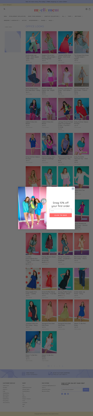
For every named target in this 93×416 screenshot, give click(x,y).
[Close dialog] (73, 188)
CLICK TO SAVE (60, 215)
